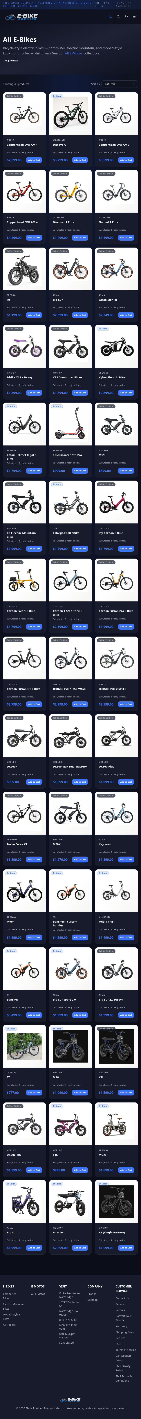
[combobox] (119, 84)
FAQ (118, 1344)
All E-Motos (74, 53)
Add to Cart (34, 160)
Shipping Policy (125, 1332)
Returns (120, 1338)
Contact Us (122, 1298)
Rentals (120, 1310)
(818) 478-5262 (68, 1320)
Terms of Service (126, 1349)
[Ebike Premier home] (22, 16)
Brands (92, 1294)
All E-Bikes (9, 1324)
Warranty (121, 1326)
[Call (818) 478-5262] (110, 16)
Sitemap (93, 1299)
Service (120, 1304)
